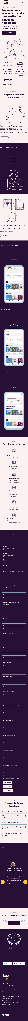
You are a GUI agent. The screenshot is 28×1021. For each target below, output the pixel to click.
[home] (5, 2)
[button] (23, 2)
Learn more (4, 137)
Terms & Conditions (7, 1008)
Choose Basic (7, 782)
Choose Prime (7, 786)
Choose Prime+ (8, 790)
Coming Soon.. (19, 963)
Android (8, 963)
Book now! (14, 923)
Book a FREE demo (9, 33)
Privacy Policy (5, 1007)
